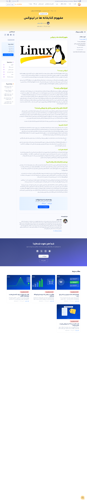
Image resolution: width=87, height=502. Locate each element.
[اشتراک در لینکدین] (8, 35)
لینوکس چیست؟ (82, 39)
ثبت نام (8, 4)
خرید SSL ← (43, 203)
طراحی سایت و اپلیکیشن (49, 4)
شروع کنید (44, 256)
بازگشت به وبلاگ (79, 32)
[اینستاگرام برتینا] (45, 251)
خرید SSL (35, 4)
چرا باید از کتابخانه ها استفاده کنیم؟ (79, 52)
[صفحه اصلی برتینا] (79, 4)
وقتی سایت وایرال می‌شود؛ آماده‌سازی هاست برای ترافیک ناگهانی (19, 295)
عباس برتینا (77, 330)
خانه (55, 11)
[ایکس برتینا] (41, 251)
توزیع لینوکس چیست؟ (81, 41)
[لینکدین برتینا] (37, 251)
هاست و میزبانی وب (45, 11)
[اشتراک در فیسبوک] (11, 35)
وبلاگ (7, 1)
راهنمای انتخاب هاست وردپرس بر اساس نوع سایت (69, 295)
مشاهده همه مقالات (58, 231)
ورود (12, 4)
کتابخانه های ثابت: (80, 49)
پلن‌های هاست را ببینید (43, 207)
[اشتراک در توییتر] (13, 35)
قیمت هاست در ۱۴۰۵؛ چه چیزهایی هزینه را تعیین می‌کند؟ (69, 324)
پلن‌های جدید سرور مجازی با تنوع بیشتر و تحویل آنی (64, 1)
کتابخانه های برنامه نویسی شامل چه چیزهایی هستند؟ (79, 44)
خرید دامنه (11, 48)
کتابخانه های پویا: (80, 47)
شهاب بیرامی (59, 219)
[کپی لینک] (5, 35)
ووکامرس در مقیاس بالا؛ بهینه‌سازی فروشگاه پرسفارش (44, 295)
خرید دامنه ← (49, 203)
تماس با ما (43, 260)
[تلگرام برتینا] (49, 251)
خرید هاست (10, 46)
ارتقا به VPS (11, 51)
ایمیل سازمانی (41, 4)
